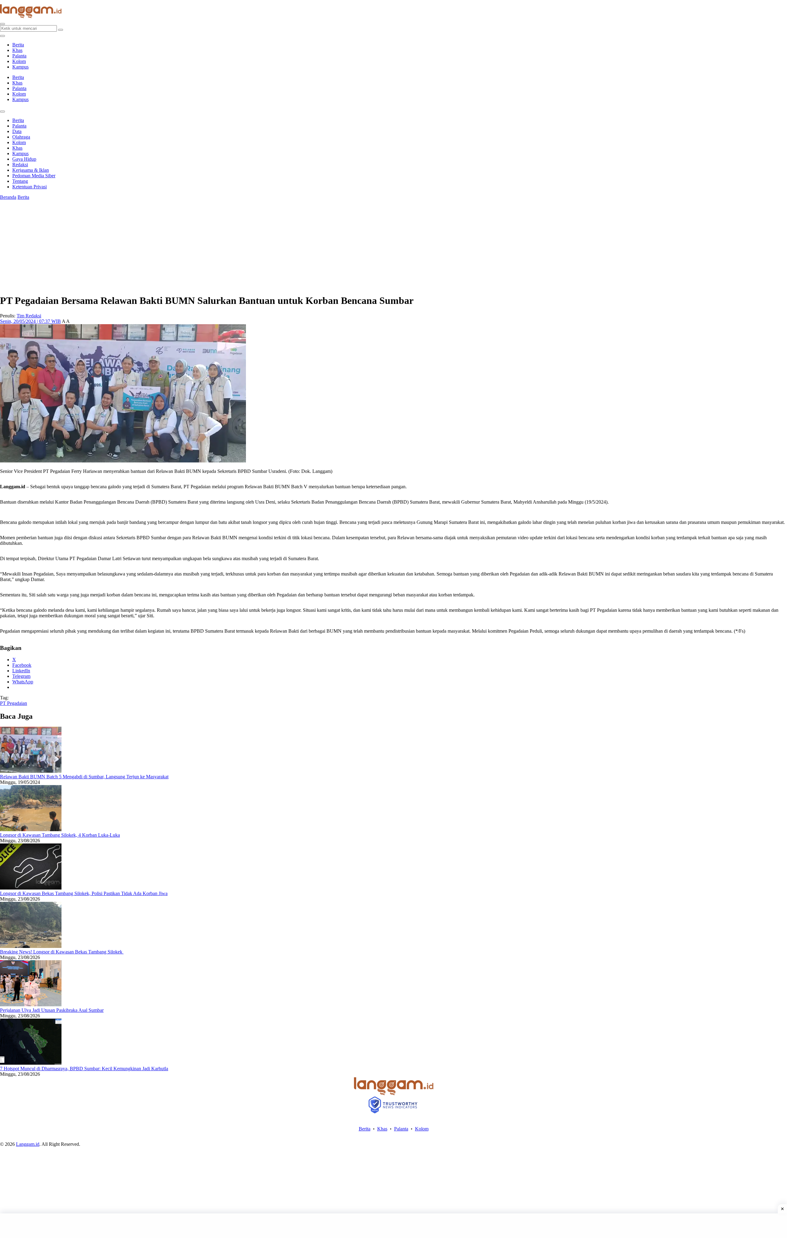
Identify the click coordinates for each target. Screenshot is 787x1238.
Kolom (19, 61)
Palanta (19, 55)
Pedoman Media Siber (33, 175)
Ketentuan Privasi (29, 186)
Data (17, 131)
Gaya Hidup (24, 159)
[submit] (60, 30)
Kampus (20, 66)
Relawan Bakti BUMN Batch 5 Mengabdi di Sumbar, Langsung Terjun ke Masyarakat (84, 776)
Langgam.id (27, 1144)
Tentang (20, 181)
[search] (2, 24)
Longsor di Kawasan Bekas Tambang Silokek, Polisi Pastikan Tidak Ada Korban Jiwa (84, 893)
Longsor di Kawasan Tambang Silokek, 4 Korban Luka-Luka (60, 835)
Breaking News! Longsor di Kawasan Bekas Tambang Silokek (62, 951)
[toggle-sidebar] (2, 36)
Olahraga (21, 137)
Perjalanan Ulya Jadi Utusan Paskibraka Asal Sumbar (52, 1010)
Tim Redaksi (29, 315)
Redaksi (20, 164)
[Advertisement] (393, 1225)
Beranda (8, 197)
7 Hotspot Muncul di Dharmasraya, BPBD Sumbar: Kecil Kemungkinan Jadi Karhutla (84, 1068)
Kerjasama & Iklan (30, 170)
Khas (17, 50)
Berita (18, 44)
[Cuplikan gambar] (30, 771)
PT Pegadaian (13, 703)
